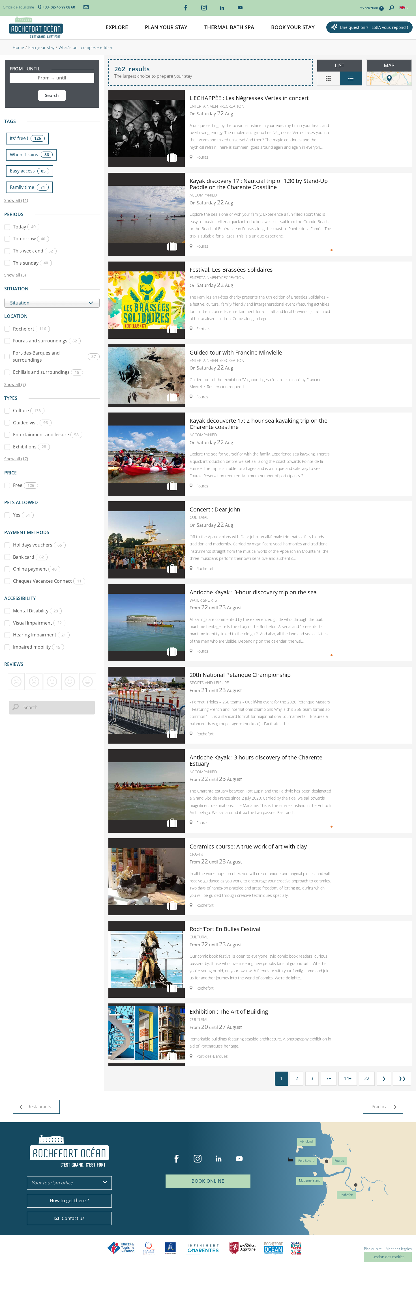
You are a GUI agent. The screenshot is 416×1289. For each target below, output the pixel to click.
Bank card (28, 557)
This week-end (33, 251)
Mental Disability (35, 611)
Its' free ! (25, 138)
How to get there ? (69, 1200)
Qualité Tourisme (149, 1248)
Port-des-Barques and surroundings (54, 356)
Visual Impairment (37, 623)
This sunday (30, 263)
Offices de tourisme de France (121, 1248)
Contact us (73, 1218)
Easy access (28, 171)
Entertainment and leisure (46, 434)
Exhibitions (29, 447)
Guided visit (30, 423)
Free (23, 485)
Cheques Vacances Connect (47, 581)
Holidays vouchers (37, 545)
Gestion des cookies (388, 1256)
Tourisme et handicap (170, 1248)
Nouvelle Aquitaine (242, 1248)
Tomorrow (29, 239)
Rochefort (29, 329)
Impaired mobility (36, 647)
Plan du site (373, 1248)
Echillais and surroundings (46, 372)
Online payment (35, 569)
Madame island (309, 1180)
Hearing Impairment (39, 635)
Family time (27, 187)
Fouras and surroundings (45, 341)
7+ (328, 1078)
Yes (21, 515)
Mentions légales (399, 1248)
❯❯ (402, 1078)
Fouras (339, 1161)
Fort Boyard (306, 1161)
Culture (27, 410)
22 (366, 1078)
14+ (347, 1078)
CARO (273, 1248)
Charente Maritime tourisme (203, 1248)
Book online (208, 1181)
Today (24, 227)
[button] (116, 27)
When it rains (29, 155)
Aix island (306, 1141)
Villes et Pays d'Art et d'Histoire (296, 1248)
